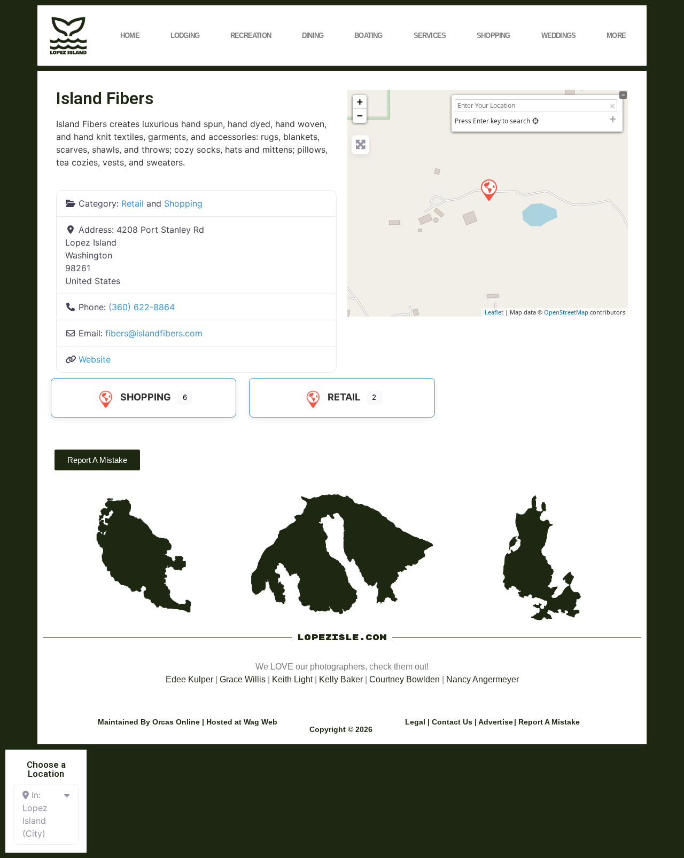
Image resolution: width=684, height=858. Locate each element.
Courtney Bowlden (404, 679)
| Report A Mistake (547, 722)
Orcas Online (176, 722)
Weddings (558, 36)
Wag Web (260, 722)
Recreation (250, 36)
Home (129, 36)
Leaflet (494, 312)
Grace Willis (243, 679)
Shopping (493, 36)
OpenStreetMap (566, 312)
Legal (415, 722)
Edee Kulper (189, 679)
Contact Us (452, 722)
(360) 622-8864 (141, 307)
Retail (132, 203)
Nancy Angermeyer (482, 679)
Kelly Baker (341, 679)
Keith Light (292, 679)
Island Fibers (104, 98)
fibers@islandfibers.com (154, 333)
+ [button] (360, 101)
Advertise (495, 722)
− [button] (360, 115)
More (616, 36)
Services (430, 36)
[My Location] (535, 120)
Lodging (184, 36)
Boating (368, 36)
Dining (312, 36)
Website (95, 359)
